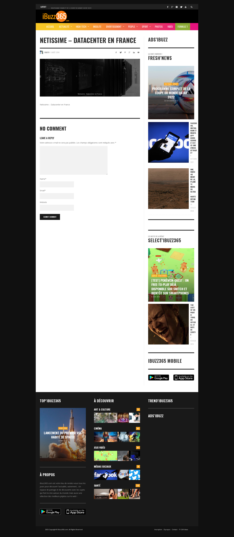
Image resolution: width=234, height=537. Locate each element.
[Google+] (172, 6)
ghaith (46, 52)
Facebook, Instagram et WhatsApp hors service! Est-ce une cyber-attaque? (193, 138)
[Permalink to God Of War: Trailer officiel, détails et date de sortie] (123, 456)
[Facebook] (168, 6)
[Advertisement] (145, 16)
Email (43, 190)
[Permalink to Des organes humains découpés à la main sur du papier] (134, 418)
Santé (97, 485)
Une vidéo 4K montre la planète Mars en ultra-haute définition (193, 185)
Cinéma (98, 428)
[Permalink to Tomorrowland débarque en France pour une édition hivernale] (123, 418)
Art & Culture (102, 409)
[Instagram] (177, 6)
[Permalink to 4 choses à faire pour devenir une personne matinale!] (105, 494)
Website (43, 202)
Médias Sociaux (102, 466)
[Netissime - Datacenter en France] (90, 78)
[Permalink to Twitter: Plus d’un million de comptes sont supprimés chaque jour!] (134, 475)
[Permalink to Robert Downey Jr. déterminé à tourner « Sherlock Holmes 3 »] (123, 437)
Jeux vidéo (99, 447)
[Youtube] (185, 6)
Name (43, 179)
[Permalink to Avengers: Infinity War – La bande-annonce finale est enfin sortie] (134, 437)
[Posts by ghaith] (41, 52)
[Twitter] (181, 6)
